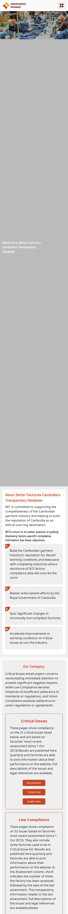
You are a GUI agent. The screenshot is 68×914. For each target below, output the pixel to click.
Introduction (34, 782)
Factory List (34, 792)
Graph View (34, 801)
